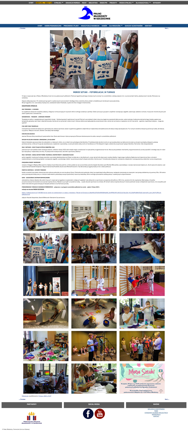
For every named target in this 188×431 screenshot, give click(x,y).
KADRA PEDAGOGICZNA (53, 26)
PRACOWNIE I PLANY (71, 26)
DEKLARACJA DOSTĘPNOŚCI (156, 409)
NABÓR (104, 26)
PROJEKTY (113, 3)
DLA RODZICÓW (115, 26)
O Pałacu (57, 3)
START (31, 3)
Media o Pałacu (125, 3)
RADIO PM (103, 3)
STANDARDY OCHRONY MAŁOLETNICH (156, 412)
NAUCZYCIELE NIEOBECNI (90, 26)
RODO (156, 411)
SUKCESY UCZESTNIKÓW (134, 26)
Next (167, 28)
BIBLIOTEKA (93, 3)
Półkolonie (25, 396)
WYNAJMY (157, 3)
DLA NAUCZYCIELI (142, 3)
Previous (22, 28)
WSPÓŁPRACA (156, 414)
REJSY (84, 3)
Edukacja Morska (73, 3)
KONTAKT (148, 26)
